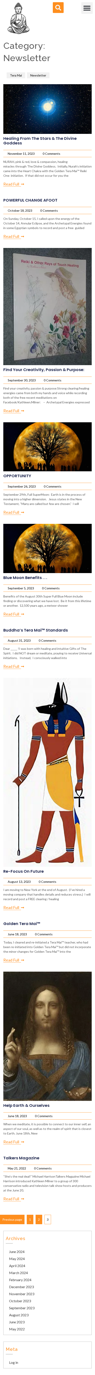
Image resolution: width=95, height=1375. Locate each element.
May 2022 (17, 1329)
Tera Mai (16, 75)
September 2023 (21, 1308)
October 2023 (20, 1301)
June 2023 (17, 1322)
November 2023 (21, 1294)
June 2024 (17, 1251)
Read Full (11, 184)
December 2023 (21, 1287)
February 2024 (20, 1280)
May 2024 (17, 1259)
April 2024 (17, 1266)
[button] (87, 8)
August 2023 (18, 1315)
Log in (13, 1362)
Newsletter (38, 75)
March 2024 (18, 1273)
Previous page (12, 1219)
